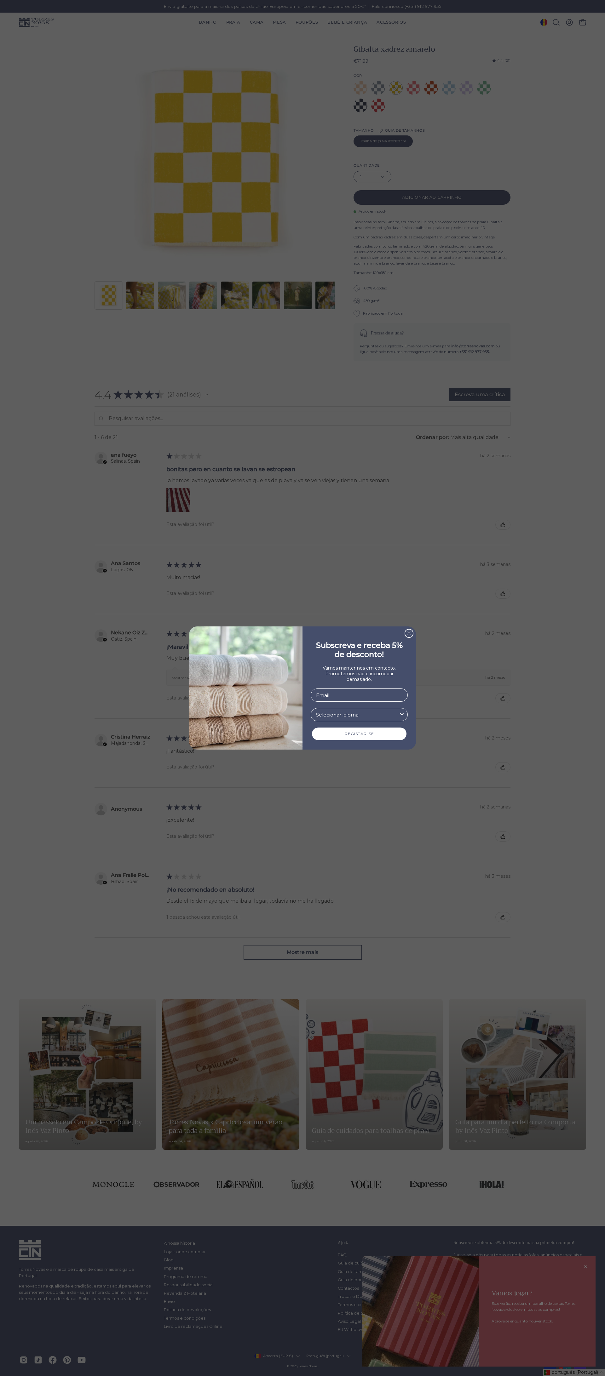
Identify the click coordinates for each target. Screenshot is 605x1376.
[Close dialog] (409, 633)
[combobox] (357, 714)
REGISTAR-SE (359, 733)
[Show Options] (402, 714)
